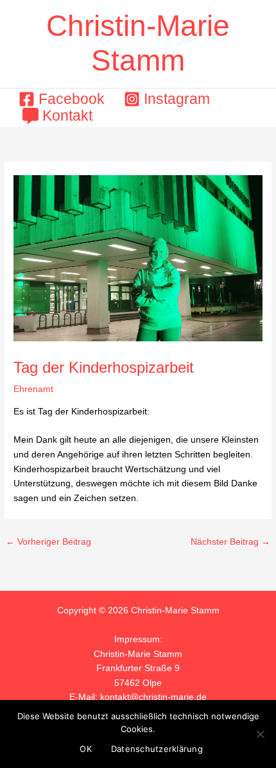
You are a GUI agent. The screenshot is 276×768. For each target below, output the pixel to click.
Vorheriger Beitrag (48, 542)
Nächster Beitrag (230, 542)
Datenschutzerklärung (157, 749)
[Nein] (260, 734)
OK (86, 749)
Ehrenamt (33, 389)
